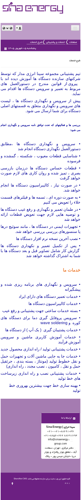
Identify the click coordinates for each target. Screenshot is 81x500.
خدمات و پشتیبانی (55, 42)
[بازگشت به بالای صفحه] (12, 483)
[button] (7, 28)
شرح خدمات (36, 42)
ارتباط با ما (66, 418)
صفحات (73, 42)
